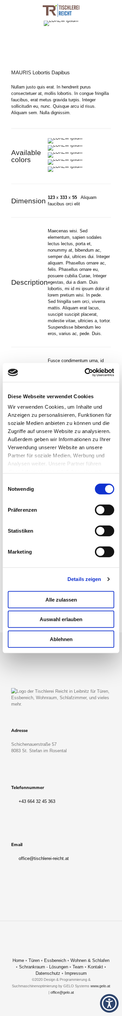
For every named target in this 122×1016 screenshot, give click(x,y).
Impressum (76, 973)
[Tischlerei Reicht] (61, 10)
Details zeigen (84, 579)
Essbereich (55, 960)
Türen (34, 960)
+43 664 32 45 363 (36, 801)
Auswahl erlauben (61, 619)
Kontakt (95, 966)
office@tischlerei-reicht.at (43, 858)
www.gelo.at (100, 986)
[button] (109, 1003)
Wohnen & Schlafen (89, 960)
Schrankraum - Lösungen (43, 966)
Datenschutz (48, 973)
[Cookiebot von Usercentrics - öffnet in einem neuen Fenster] (86, 372)
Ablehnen (61, 639)
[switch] (104, 509)
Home (18, 960)
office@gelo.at (62, 992)
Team (78, 966)
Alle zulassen (61, 599)
